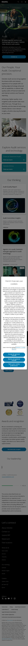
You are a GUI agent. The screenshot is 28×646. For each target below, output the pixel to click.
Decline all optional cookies (14, 359)
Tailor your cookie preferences (14, 364)
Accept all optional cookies (14, 354)
